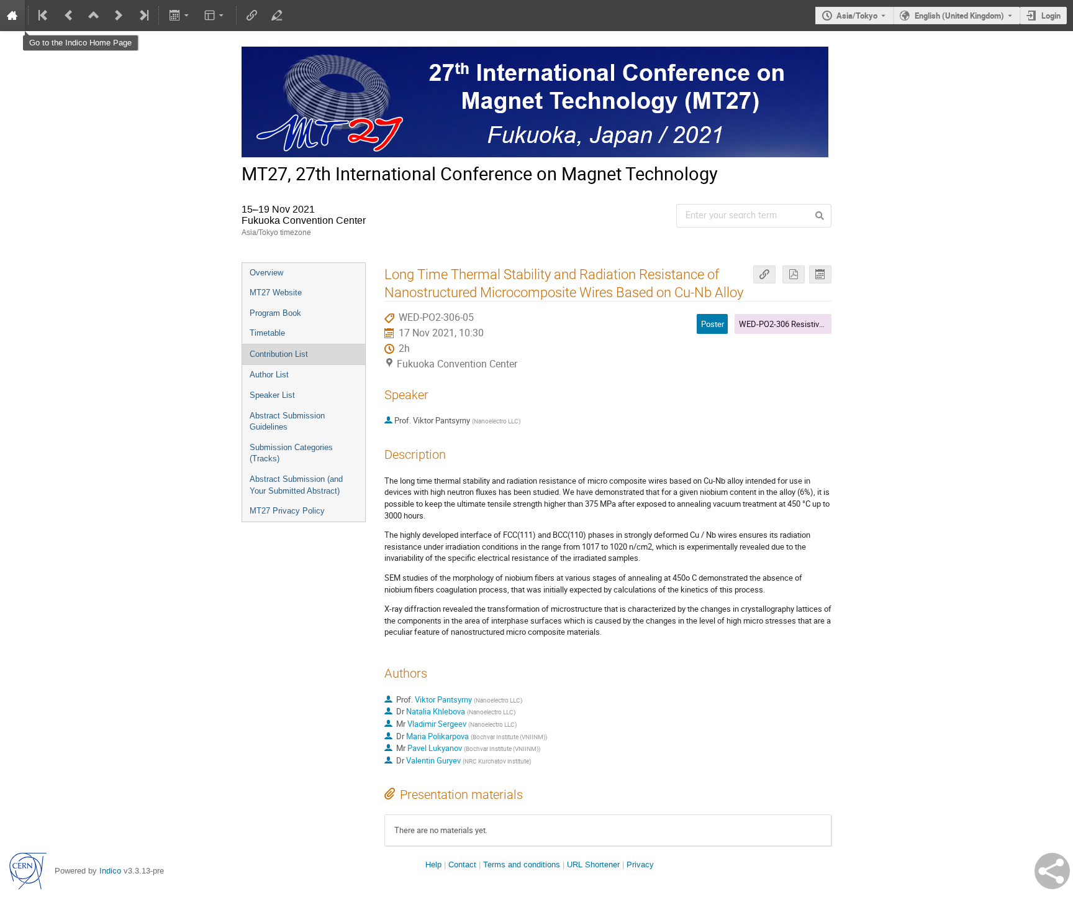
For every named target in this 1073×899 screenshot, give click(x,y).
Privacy (640, 864)
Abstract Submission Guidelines (287, 421)
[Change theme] (215, 15)
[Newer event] (118, 15)
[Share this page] (1052, 871)
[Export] (179, 15)
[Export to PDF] (793, 274)
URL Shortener (593, 864)
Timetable (267, 333)
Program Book (275, 313)
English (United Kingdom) (959, 15)
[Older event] (69, 15)
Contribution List (279, 354)
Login (1051, 15)
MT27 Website (276, 292)
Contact (462, 864)
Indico (110, 870)
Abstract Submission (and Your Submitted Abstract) (296, 485)
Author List (269, 374)
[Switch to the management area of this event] (277, 15)
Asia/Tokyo (856, 15)
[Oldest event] (44, 15)
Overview (266, 272)
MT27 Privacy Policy (287, 510)
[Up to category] (93, 15)
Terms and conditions (521, 864)
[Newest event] (142, 15)
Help (433, 864)
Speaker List (272, 395)
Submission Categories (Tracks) (291, 453)
